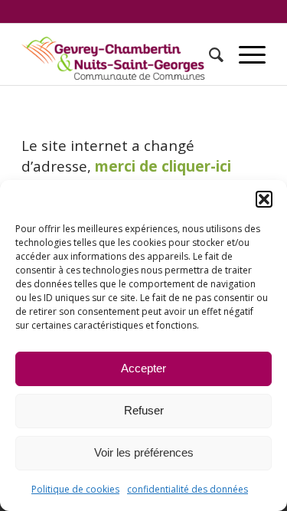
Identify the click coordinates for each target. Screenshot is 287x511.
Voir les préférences (144, 452)
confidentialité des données (187, 489)
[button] (264, 199)
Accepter (143, 368)
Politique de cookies (75, 489)
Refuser (144, 410)
